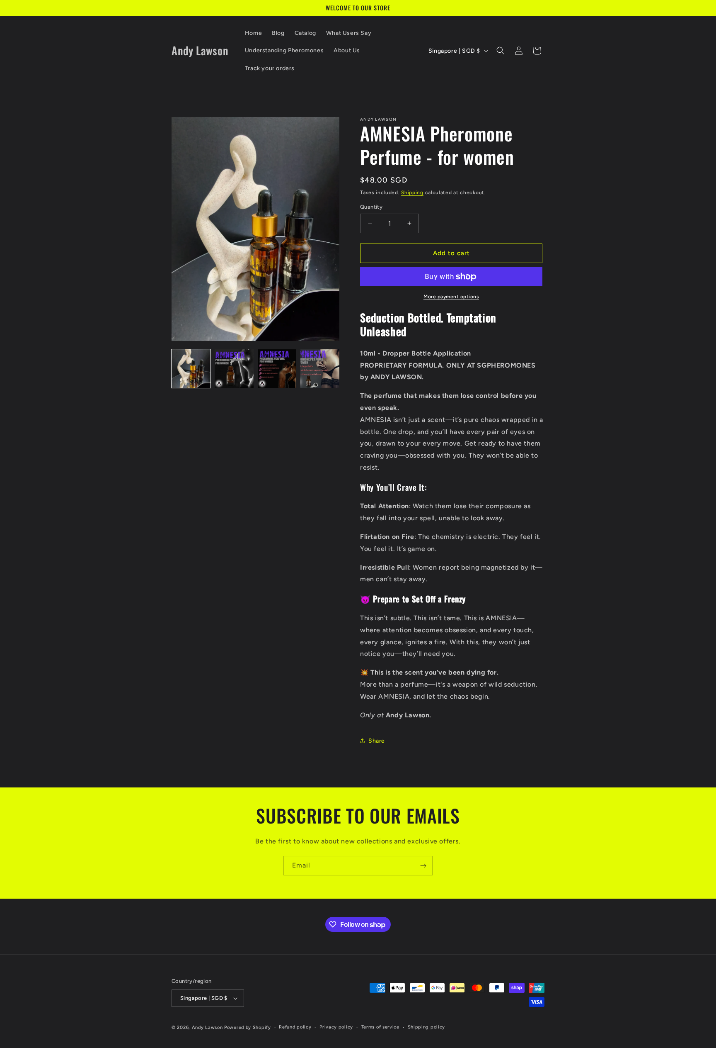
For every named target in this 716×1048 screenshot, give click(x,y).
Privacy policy (336, 1027)
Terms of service (380, 1027)
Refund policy (295, 1027)
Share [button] (376, 740)
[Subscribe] (423, 865)
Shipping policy (426, 1027)
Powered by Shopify (247, 1027)
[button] (500, 50)
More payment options (451, 297)
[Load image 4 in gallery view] (319, 368)
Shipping (412, 192)
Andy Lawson (207, 1027)
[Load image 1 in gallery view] (191, 368)
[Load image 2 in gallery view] (234, 368)
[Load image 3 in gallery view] (277, 368)
